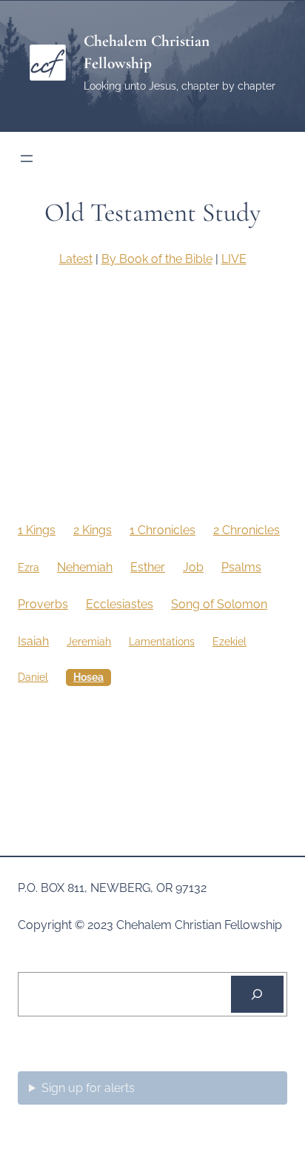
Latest (76, 259)
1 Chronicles (162, 530)
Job (193, 567)
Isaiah (33, 641)
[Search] (257, 994)
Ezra (28, 567)
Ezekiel (229, 642)
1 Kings (37, 530)
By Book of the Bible (156, 259)
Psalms (241, 567)
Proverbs (43, 604)
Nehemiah (85, 567)
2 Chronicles (246, 530)
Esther (147, 567)
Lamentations (162, 642)
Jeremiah (89, 642)
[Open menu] (27, 158)
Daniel (33, 677)
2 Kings (92, 530)
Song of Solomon (219, 604)
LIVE (234, 259)
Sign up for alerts (88, 1088)
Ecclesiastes (119, 604)
